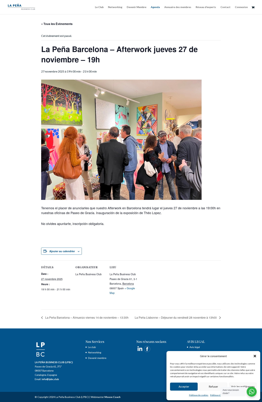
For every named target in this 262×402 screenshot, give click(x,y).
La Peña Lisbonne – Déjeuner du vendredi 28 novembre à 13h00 (176, 317)
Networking (115, 7)
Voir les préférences (243, 386)
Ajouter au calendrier (62, 251)
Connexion (241, 7)
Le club (92, 347)
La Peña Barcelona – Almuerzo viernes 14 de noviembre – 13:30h (87, 317)
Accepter (184, 386)
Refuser (213, 386)
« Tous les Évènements (57, 24)
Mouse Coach (112, 396)
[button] (255, 356)
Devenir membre (97, 357)
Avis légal (194, 347)
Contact (225, 7)
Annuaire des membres (177, 7)
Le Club (99, 7)
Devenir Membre (136, 7)
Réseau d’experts (206, 7)
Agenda (155, 7)
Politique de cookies (198, 395)
